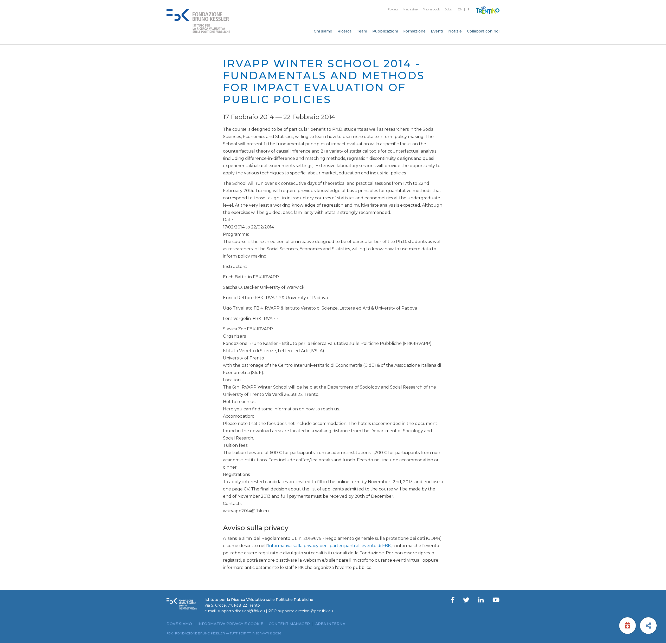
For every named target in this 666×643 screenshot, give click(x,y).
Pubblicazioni (385, 31)
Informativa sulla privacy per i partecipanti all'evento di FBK (329, 545)
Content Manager (289, 624)
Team (362, 31)
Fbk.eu (393, 9)
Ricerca (344, 31)
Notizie (455, 31)
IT (468, 9)
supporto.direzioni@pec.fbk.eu (305, 611)
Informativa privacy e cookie (230, 624)
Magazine (410, 9)
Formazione (414, 31)
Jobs (448, 9)
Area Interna (330, 624)
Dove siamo (179, 624)
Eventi (437, 31)
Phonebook (431, 9)
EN (460, 9)
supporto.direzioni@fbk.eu (241, 611)
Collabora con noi (483, 31)
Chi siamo (323, 31)
